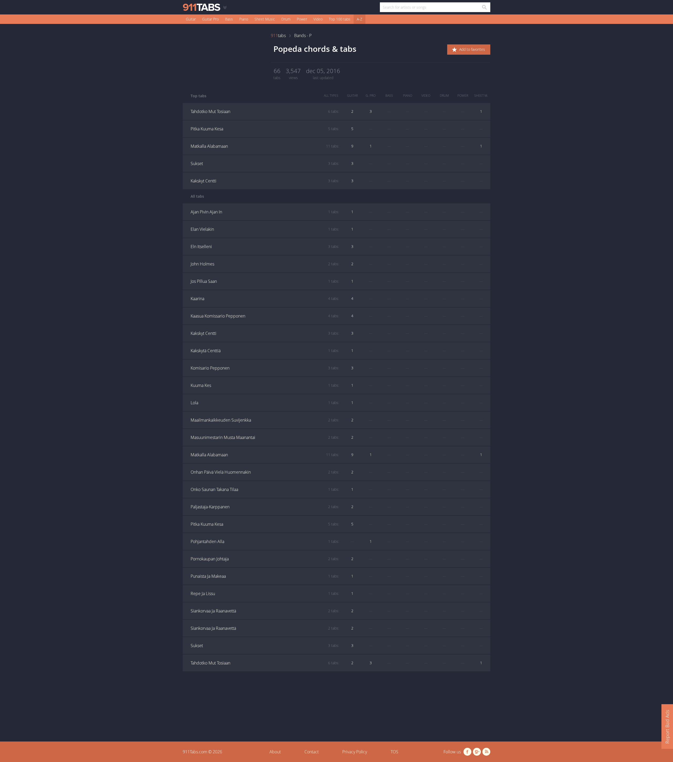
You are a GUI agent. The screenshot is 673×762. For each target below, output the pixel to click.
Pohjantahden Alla (265, 541)
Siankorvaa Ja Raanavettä (265, 611)
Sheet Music (264, 19)
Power (302, 19)
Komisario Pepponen (265, 368)
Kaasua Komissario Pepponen (265, 316)
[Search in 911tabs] (484, 7)
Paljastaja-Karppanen (265, 507)
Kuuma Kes (265, 385)
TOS (394, 752)
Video (318, 19)
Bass (229, 19)
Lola (265, 403)
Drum (285, 19)
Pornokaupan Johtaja (265, 559)
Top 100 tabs (339, 19)
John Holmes (265, 264)
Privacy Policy (354, 752)
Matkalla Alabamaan (265, 146)
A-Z (359, 19)
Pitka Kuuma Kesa (265, 129)
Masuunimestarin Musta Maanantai (265, 437)
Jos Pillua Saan (265, 281)
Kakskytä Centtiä (265, 351)
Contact (311, 752)
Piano (243, 19)
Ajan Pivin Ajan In (265, 212)
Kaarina (265, 298)
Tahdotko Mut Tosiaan (265, 111)
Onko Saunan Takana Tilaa (265, 489)
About (275, 752)
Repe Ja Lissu (265, 593)
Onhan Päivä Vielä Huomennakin (265, 472)
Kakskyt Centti (265, 181)
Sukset (265, 163)
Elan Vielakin (265, 229)
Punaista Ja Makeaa (265, 576)
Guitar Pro (210, 19)
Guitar (191, 19)
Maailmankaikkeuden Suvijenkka (265, 420)
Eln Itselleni (265, 246)
